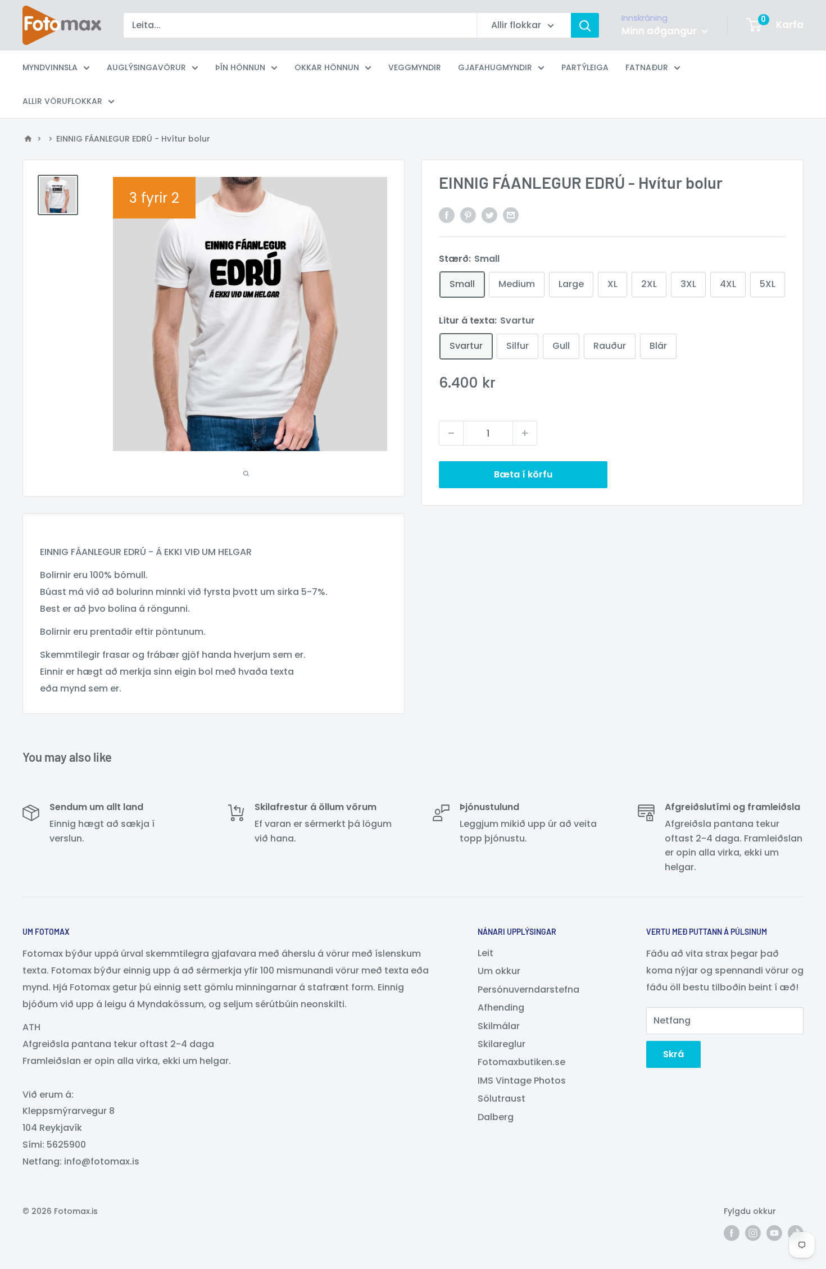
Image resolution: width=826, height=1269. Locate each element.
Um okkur (499, 971)
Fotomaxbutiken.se (521, 1062)
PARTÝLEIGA (585, 67)
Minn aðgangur (660, 31)
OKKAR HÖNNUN (326, 67)
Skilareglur (501, 1044)
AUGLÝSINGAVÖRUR (146, 67)
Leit (485, 953)
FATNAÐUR (646, 67)
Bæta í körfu (523, 474)
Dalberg (496, 1117)
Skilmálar (499, 1026)
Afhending (501, 1007)
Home (28, 138)
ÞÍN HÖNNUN (240, 67)
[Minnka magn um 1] (451, 433)
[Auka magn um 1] (525, 433)
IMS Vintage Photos (522, 1080)
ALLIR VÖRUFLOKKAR (62, 101)
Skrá (673, 1054)
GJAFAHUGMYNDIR (495, 67)
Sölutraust (501, 1098)
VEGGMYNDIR (414, 67)
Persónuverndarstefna (528, 989)
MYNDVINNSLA (50, 67)
